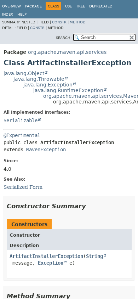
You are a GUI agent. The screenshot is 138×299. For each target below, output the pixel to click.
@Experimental (22, 135)
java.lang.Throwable (38, 79)
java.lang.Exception (48, 85)
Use (68, 6)
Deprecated (101, 6)
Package (33, 6)
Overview (11, 6)
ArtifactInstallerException (46, 256)
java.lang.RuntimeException (68, 90)
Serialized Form (23, 187)
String (94, 256)
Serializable (21, 120)
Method (78, 22)
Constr (59, 22)
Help (22, 14)
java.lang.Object (24, 73)
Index (7, 14)
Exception (50, 263)
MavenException (46, 149)
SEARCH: (63, 38)
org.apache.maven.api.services (67, 52)
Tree (80, 6)
